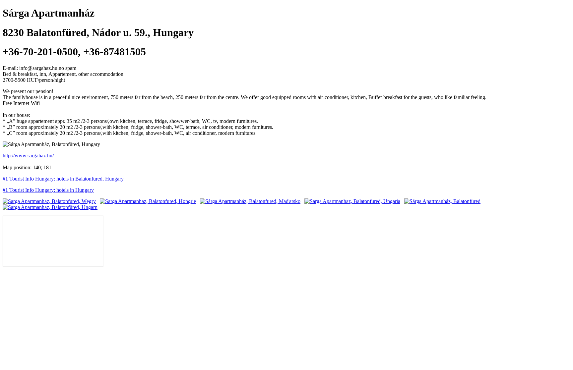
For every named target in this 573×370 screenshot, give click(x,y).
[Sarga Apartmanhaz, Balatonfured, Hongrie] (148, 201)
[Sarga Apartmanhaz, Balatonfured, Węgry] (49, 201)
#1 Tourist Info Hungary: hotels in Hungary (48, 190)
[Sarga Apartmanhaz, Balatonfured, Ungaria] (352, 201)
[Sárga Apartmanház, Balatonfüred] (442, 201)
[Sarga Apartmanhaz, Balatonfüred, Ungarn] (50, 207)
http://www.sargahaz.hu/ (28, 155)
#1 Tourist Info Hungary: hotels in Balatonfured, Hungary (63, 179)
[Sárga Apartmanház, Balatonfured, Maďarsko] (250, 201)
